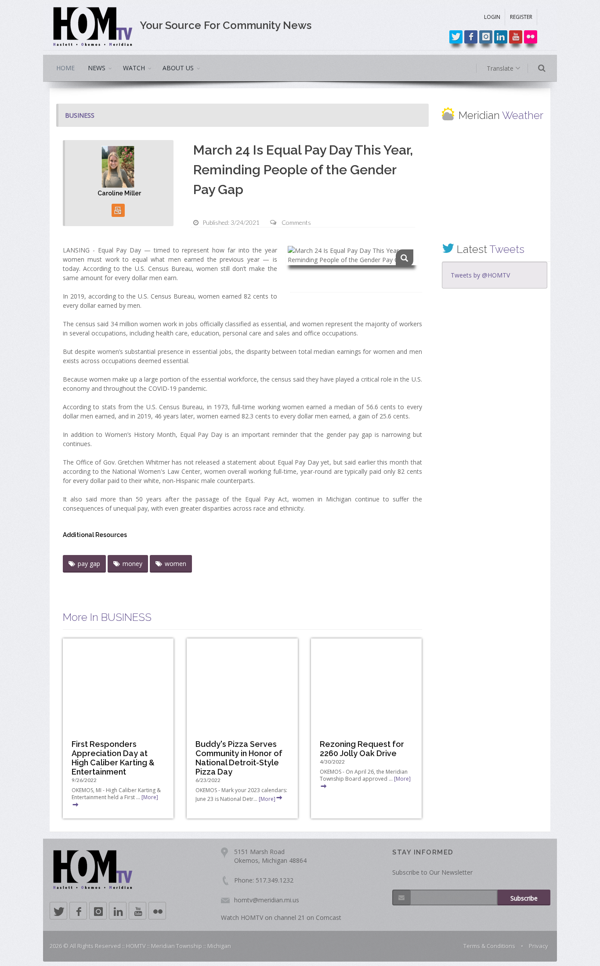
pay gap (89, 563)
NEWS (96, 68)
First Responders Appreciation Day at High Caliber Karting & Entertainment (113, 757)
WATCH (134, 68)
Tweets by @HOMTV (480, 275)
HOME (65, 68)
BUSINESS (79, 115)
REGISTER (521, 17)
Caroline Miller (119, 193)
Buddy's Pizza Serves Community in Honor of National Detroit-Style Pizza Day (238, 757)
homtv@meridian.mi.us (266, 900)
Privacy (538, 946)
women (175, 563)
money (132, 563)
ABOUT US (178, 68)
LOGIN (492, 17)
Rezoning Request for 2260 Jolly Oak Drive (362, 748)
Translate (501, 68)
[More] (267, 799)
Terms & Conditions (489, 946)
